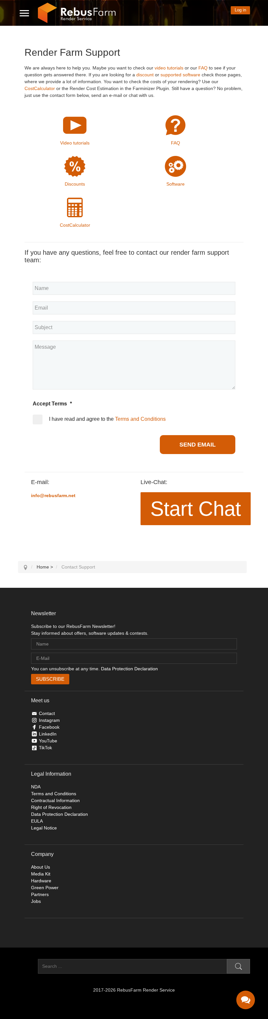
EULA (37, 821)
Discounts (75, 184)
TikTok (45, 747)
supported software (180, 74)
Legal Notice (44, 827)
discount (145, 74)
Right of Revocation (51, 807)
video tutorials (169, 67)
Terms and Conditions (140, 419)
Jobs (36, 901)
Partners (40, 894)
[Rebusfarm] (77, 13)
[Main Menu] (24, 13)
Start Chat (195, 508)
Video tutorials (75, 142)
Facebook (49, 727)
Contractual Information (55, 800)
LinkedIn (48, 734)
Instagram (49, 720)
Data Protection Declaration (129, 668)
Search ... (28, 966)
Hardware (41, 880)
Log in (240, 10)
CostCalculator (40, 88)
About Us (40, 867)
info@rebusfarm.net (53, 495)
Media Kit (40, 873)
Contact (47, 713)
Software (175, 184)
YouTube (48, 740)
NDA (36, 786)
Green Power (45, 887)
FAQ (203, 67)
